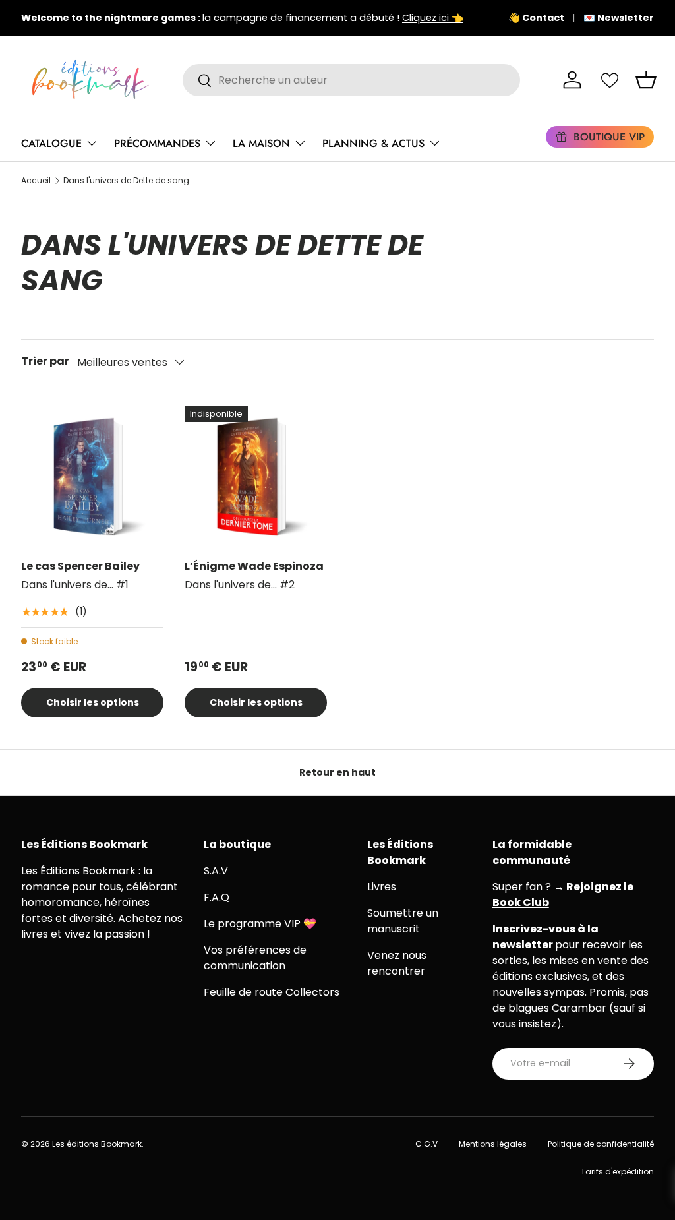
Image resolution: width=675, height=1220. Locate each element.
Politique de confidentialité (601, 1143)
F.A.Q (216, 897)
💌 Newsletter (618, 17)
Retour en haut (337, 772)
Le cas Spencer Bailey (80, 566)
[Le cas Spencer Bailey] (92, 477)
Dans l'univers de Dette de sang (126, 181)
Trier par (45, 361)
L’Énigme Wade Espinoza (254, 566)
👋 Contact (536, 17)
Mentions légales (493, 1143)
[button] (645, 79)
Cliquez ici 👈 (432, 17)
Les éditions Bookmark (97, 1143)
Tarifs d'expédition (617, 1171)
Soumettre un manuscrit (402, 920)
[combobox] (351, 80)
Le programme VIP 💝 (260, 923)
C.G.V (426, 1143)
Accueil (36, 181)
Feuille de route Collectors (271, 992)
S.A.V (216, 870)
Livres (381, 886)
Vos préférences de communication (255, 957)
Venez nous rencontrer (396, 963)
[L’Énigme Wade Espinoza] (256, 477)
